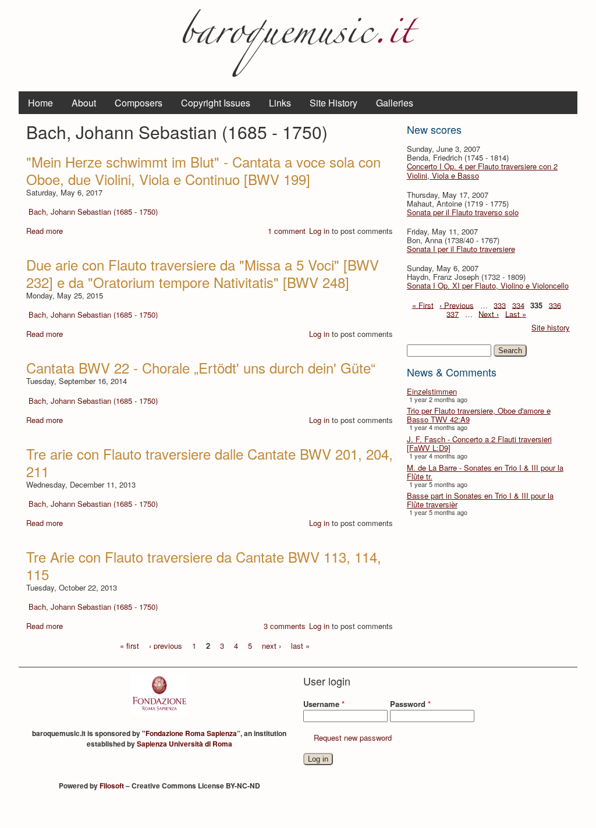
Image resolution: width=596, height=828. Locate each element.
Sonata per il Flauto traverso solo (463, 212)
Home (40, 102)
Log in (319, 230)
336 (555, 304)
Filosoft (112, 785)
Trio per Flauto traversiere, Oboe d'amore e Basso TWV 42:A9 (479, 415)
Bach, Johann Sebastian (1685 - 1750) (93, 211)
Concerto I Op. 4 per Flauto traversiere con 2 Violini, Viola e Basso (482, 170)
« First (423, 304)
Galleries (394, 102)
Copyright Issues (215, 102)
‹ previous (165, 645)
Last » (515, 313)
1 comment (287, 230)
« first (129, 645)
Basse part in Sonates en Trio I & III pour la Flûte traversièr (480, 500)
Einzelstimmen (432, 391)
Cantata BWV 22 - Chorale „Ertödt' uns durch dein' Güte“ (200, 367)
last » (300, 645)
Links (280, 102)
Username (324, 703)
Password (410, 703)
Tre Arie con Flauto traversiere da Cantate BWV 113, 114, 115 (203, 565)
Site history (550, 327)
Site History (333, 102)
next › (271, 645)
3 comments (285, 625)
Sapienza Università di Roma (184, 743)
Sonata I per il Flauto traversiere (461, 248)
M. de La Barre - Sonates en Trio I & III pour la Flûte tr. (485, 472)
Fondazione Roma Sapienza (191, 733)
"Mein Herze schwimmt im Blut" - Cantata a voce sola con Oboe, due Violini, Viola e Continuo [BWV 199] (203, 170)
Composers (138, 102)
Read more (44, 230)
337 (452, 313)
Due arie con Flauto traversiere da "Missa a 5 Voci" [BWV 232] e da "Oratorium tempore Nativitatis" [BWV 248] (202, 273)
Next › (488, 313)
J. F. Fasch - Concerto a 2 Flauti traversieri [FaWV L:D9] (479, 443)
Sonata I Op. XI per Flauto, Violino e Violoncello (488, 285)
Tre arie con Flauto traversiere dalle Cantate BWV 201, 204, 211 (209, 462)
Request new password (353, 737)
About (84, 102)
